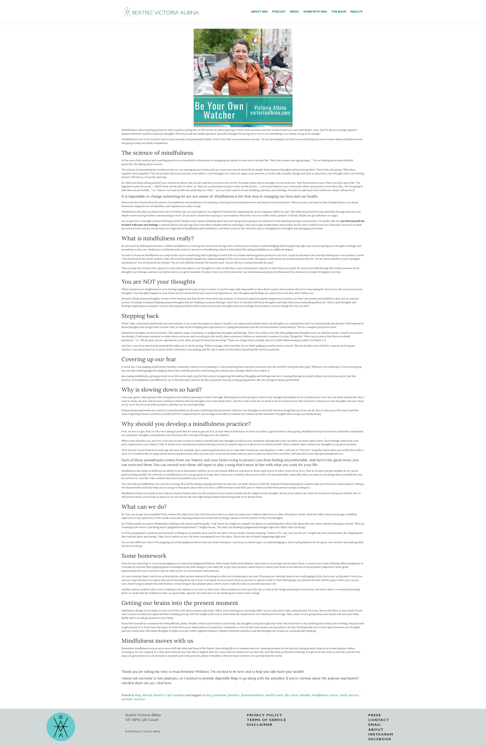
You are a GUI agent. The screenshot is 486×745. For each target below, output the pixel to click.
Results (356, 11)
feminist (233, 695)
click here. (164, 683)
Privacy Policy (264, 715)
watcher (139, 699)
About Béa (259, 11)
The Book (338, 11)
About (376, 729)
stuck (343, 695)
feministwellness (252, 695)
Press (374, 715)
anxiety (207, 695)
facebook (379, 738)
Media (294, 11)
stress (334, 695)
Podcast (279, 11)
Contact (378, 719)
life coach (291, 695)
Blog (138, 695)
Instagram (380, 734)
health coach (274, 695)
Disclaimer (259, 724)
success (353, 695)
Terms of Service (266, 719)
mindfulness (320, 695)
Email (374, 724)
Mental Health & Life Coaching (163, 695)
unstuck (127, 699)
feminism (220, 695)
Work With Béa (315, 11)
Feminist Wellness (195, 671)
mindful (304, 695)
